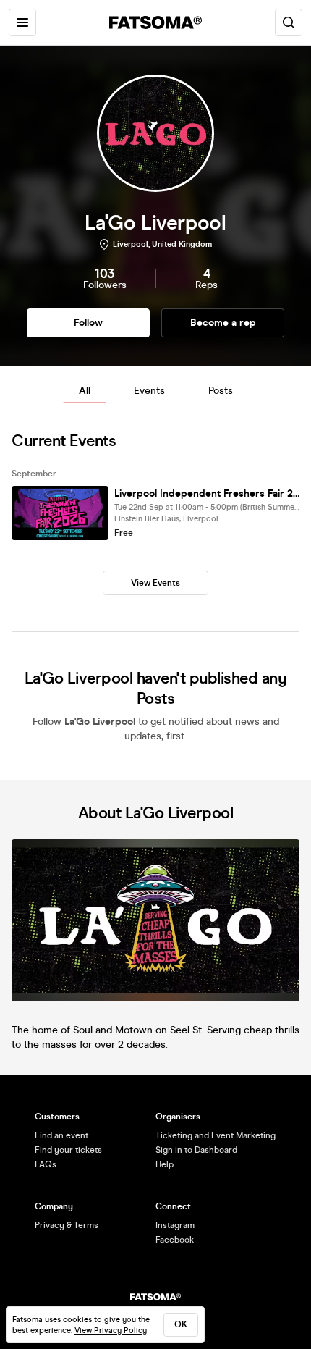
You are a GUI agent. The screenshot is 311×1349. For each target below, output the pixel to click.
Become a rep (223, 322)
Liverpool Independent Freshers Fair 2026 (206, 493)
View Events (155, 583)
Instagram (175, 1225)
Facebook (175, 1240)
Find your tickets (68, 1150)
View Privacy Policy (110, 1330)
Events (149, 390)
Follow (88, 322)
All (84, 390)
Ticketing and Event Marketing (216, 1135)
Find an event (61, 1135)
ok (180, 1324)
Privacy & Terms (66, 1225)
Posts (220, 390)
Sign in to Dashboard (196, 1150)
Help (165, 1164)
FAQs (45, 1164)
